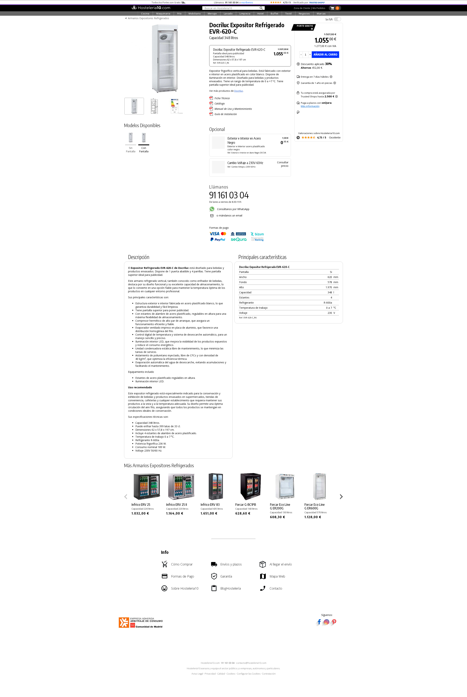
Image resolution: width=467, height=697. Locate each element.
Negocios (304, 13)
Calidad (221, 673)
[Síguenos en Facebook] (319, 625)
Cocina (145, 13)
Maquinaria (163, 13)
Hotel (260, 13)
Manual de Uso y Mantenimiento (233, 109)
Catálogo (220, 103)
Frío (179, 13)
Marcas (321, 13)
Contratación (269, 673)
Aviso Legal (197, 673)
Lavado (228, 13)
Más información (310, 106)
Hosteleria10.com (210, 662)
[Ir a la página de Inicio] (150, 9)
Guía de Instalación (226, 114)
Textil (288, 13)
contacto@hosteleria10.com (251, 662)
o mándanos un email (229, 215)
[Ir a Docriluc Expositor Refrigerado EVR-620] (130, 144)
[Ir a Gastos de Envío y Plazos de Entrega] (311, 29)
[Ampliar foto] (165, 94)
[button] (341, 497)
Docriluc (238, 90)
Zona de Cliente (302, 8)
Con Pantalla (143, 149)
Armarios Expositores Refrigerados (148, 18)
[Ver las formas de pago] (236, 240)
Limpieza (245, 13)
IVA (329, 19)
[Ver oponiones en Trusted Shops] (317, 2)
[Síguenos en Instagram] (326, 625)
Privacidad (210, 673)
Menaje (212, 13)
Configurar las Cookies (248, 673)
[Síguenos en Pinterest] (333, 625)
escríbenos (247, 2)
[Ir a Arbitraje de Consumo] (141, 628)
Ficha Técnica (222, 98)
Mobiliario (195, 13)
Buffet (274, 13)
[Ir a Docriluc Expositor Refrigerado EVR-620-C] (143, 144)
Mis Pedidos (318, 8)
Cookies (231, 673)
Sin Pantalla (130, 149)
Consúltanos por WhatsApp (232, 209)
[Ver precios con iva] (337, 19)
